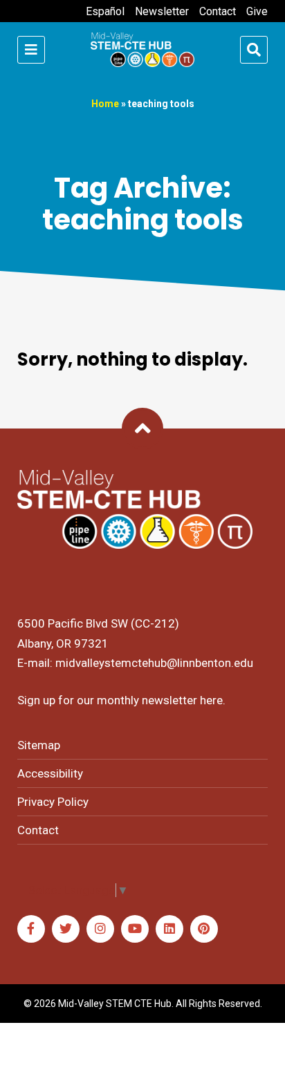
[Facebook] (31, 929)
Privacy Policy (53, 802)
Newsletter (162, 11)
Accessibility (50, 773)
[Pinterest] (204, 929)
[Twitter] (66, 929)
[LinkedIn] (169, 929)
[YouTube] (135, 929)
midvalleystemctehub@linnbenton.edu (154, 663)
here (211, 700)
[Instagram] (100, 929)
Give (257, 11)
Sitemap (38, 745)
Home (105, 103)
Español (105, 11)
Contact (217, 11)
